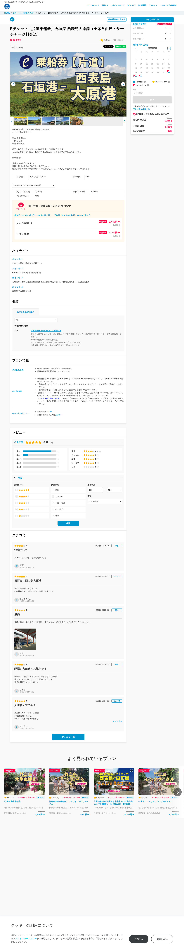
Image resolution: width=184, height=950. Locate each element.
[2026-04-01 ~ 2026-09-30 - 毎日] (33, 185)
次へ (152, 99)
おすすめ (131, 5)
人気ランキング (117, 5)
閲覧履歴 (142, 5)
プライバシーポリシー (26, 938)
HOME (7, 13)
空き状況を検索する (141, 109)
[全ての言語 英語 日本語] (105, 501)
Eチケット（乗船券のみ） (24, 13)
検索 (68, 523)
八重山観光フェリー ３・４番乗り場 (46, 331)
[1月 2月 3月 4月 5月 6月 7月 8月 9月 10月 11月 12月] (95, 490)
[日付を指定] (152, 93)
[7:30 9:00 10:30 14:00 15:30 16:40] (36, 320)
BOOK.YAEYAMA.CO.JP (49, 398)
